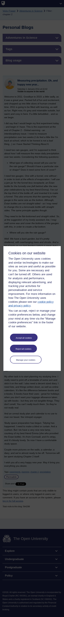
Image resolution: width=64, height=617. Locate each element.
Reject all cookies (23, 349)
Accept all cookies (24, 338)
